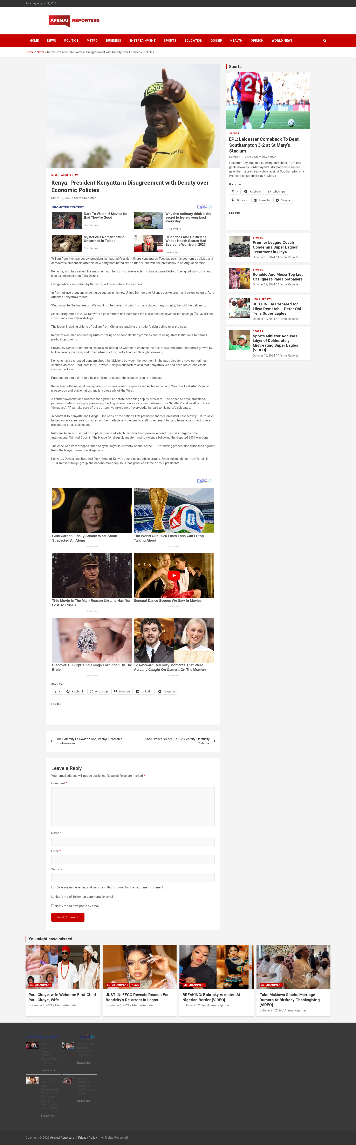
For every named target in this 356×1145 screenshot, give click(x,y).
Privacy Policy (87, 1137)
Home (34, 40)
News (51, 40)
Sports (170, 40)
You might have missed (50, 938)
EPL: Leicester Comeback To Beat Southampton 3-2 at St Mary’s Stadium (264, 145)
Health (236, 40)
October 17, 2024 (264, 318)
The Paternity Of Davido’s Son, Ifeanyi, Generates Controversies (89, 741)
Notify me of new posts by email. (77, 906)
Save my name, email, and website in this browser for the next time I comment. (110, 887)
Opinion (257, 40)
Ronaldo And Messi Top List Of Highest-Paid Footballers (278, 277)
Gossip (216, 40)
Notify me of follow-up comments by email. (84, 897)
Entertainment (142, 40)
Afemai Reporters (62, 1137)
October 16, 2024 (264, 355)
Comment (59, 783)
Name (56, 833)
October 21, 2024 (194, 1005)
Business (113, 40)
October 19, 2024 (240, 157)
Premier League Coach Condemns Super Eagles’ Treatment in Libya (275, 247)
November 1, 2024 (40, 1005)
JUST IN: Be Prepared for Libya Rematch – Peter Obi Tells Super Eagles (277, 309)
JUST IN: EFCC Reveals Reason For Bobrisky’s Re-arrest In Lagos (137, 997)
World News (282, 40)
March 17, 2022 (61, 198)
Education (193, 40)
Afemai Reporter (85, 198)
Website (56, 869)
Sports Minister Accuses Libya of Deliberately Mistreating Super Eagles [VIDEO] (275, 343)
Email (56, 851)
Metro (92, 40)
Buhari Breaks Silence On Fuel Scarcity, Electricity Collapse (177, 741)
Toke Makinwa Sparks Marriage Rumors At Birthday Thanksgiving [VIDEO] (290, 999)
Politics (71, 40)
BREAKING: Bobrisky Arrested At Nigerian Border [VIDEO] (211, 997)
